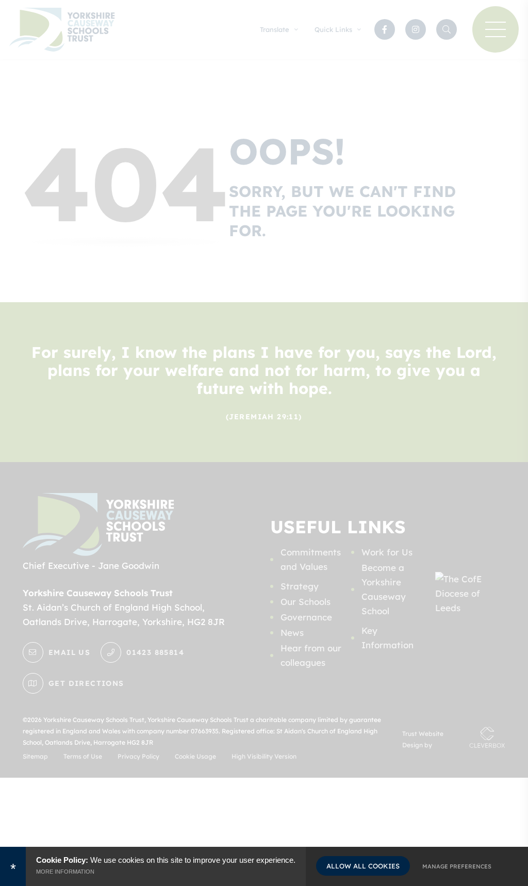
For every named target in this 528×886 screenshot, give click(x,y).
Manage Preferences (456, 866)
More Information (65, 871)
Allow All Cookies (363, 866)
